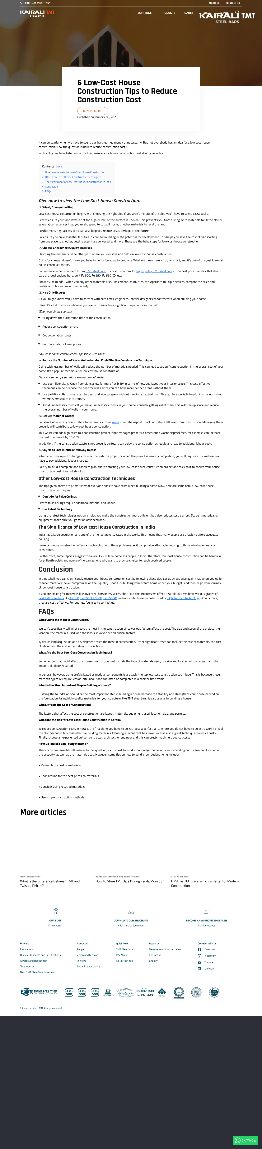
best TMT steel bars (51, 598)
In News (81, 960)
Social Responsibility (88, 966)
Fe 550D (96, 598)
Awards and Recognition (34, 960)
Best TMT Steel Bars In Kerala (37, 972)
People (80, 949)
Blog (208, 13)
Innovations (27, 949)
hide (59, 166)
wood (115, 422)
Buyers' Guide (92, 111)
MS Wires (121, 954)
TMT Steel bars (124, 949)
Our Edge (145, 13)
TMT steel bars (95, 271)
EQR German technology (183, 598)
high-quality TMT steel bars (154, 271)
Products (168, 13)
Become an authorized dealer (165, 949)
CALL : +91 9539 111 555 (37, 3)
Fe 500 (74, 598)
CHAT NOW (248, 1140)
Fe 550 (85, 598)
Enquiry (153, 960)
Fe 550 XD (110, 598)
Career (189, 13)
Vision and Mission (87, 954)
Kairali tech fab (124, 960)
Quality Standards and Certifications (40, 954)
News (224, 13)
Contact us (155, 954)
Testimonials (27, 966)
